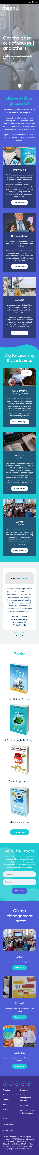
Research (24, 1090)
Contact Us (24, 1105)
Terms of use (8, 1130)
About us (6, 1090)
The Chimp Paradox (19, 781)
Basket (35, 2)
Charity (6, 1100)
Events (5, 1104)
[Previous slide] (16, 634)
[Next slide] (22, 634)
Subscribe (19, 891)
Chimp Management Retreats (25, 1098)
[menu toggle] (34, 8)
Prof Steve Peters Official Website (27, 1111)
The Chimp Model (10, 1095)
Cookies (6, 1119)
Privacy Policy (8, 1125)
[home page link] (11, 8)
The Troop (7, 1109)
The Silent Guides (19, 822)
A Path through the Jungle (19, 740)
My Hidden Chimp (20, 699)
